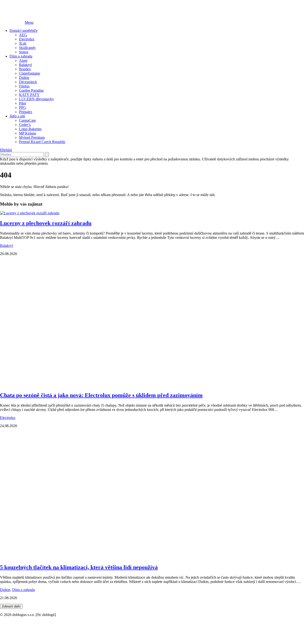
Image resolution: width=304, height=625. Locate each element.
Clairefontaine (29, 73)
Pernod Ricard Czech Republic (42, 142)
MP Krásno (27, 133)
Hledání (6, 150)
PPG (22, 108)
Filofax (24, 86)
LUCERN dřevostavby (36, 99)
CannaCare (27, 120)
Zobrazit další (11, 606)
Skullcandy (27, 48)
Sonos (23, 52)
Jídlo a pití (17, 116)
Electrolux (26, 39)
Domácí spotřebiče (24, 31)
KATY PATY (29, 95)
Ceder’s (25, 125)
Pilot (22, 103)
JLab (22, 43)
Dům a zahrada (21, 56)
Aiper (23, 60)
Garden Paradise (31, 90)
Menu (29, 22)
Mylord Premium (32, 137)
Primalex (25, 112)
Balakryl (25, 65)
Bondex (25, 69)
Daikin (24, 78)
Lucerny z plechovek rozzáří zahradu (45, 223)
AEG (23, 35)
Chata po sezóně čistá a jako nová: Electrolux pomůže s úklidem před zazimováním (101, 395)
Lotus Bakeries (30, 129)
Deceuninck (28, 82)
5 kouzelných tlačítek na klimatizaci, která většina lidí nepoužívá (79, 567)
